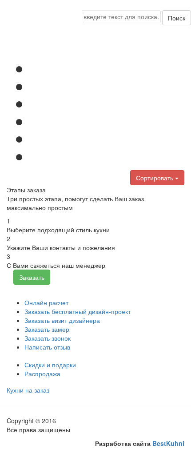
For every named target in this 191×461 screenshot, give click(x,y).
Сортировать (155, 177)
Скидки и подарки (50, 364)
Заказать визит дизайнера (62, 320)
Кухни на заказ (28, 389)
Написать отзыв (47, 346)
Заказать (31, 277)
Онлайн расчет (46, 302)
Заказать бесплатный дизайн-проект (77, 311)
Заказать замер (46, 329)
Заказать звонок (47, 338)
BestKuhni (168, 443)
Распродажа (42, 373)
